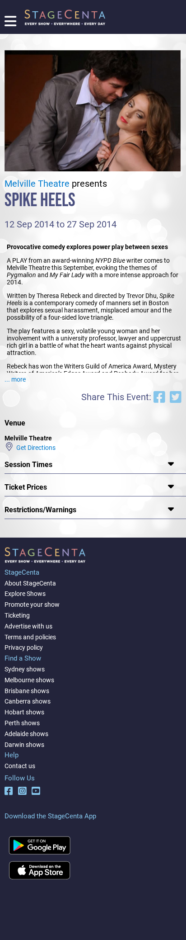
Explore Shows (25, 593)
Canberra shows (28, 701)
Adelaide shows (26, 733)
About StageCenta (30, 583)
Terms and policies (30, 637)
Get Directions (35, 447)
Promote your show (32, 604)
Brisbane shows (27, 690)
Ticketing (17, 615)
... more (15, 379)
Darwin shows (24, 744)
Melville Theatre (37, 184)
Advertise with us (28, 626)
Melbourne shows (29, 680)
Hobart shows (24, 712)
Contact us (20, 766)
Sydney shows (25, 669)
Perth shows (22, 723)
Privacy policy (24, 647)
